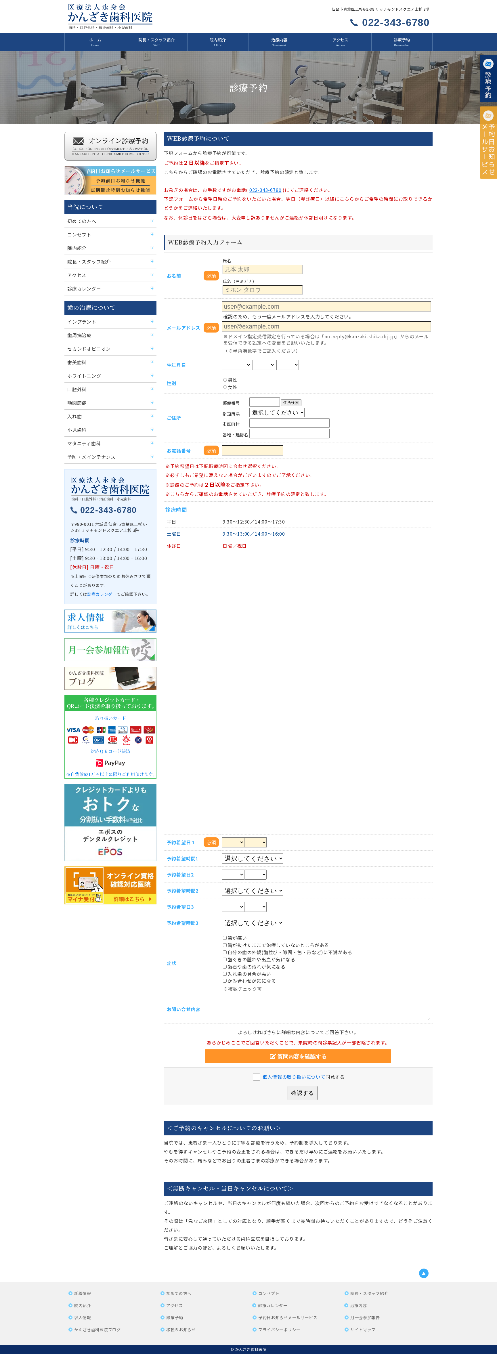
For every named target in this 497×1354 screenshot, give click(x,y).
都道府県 (231, 413)
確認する (302, 1093)
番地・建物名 (235, 434)
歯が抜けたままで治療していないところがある (278, 945)
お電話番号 (179, 450)
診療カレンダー (84, 288)
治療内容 (279, 40)
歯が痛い (237, 937)
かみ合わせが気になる (252, 980)
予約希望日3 (180, 906)
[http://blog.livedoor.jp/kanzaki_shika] (110, 678)
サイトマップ (363, 1330)
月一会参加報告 (365, 1317)
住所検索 (291, 402)
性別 (172, 383)
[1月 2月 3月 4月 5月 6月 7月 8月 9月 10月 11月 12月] (264, 365)
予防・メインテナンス (91, 456)
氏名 (227, 260)
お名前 (174, 275)
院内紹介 (218, 40)
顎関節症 (77, 402)
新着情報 (82, 1293)
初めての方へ (81, 220)
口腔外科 (77, 389)
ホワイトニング (84, 375)
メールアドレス (184, 327)
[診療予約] (488, 78)
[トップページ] (151, 16)
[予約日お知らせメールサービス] (488, 142)
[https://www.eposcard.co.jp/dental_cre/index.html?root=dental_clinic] (110, 822)
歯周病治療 (79, 335)
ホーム (95, 40)
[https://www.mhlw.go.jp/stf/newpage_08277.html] (110, 885)
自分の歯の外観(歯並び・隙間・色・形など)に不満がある (290, 952)
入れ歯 (74, 416)
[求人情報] (110, 621)
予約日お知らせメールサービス (288, 1317)
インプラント (81, 321)
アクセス (340, 40)
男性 (233, 379)
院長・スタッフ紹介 (156, 40)
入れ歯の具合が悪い (249, 973)
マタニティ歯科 (84, 443)
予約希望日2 (180, 874)
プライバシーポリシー (279, 1330)
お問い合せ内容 (184, 1009)
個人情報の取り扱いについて (294, 1076)
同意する (304, 1076)
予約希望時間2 (183, 890)
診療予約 (402, 40)
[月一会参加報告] (110, 649)
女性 (233, 386)
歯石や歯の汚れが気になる (257, 966)
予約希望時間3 (183, 922)
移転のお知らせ (181, 1330)
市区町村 (231, 424)
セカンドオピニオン (89, 348)
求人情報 (82, 1317)
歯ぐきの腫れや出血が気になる (261, 959)
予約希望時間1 (183, 858)
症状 (172, 963)
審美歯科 (77, 362)
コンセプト (79, 234)
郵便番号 (231, 403)
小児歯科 (77, 429)
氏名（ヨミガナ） (240, 281)
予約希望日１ (181, 842)
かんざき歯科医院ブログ (97, 1330)
